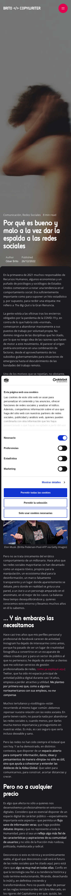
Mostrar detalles (51, 482)
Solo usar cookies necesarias (35, 513)
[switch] (62, 448)
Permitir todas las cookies (36, 492)
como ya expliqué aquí (51, 669)
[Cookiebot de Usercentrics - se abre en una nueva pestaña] (52, 380)
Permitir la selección (35, 502)
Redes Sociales (31, 215)
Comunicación (12, 215)
